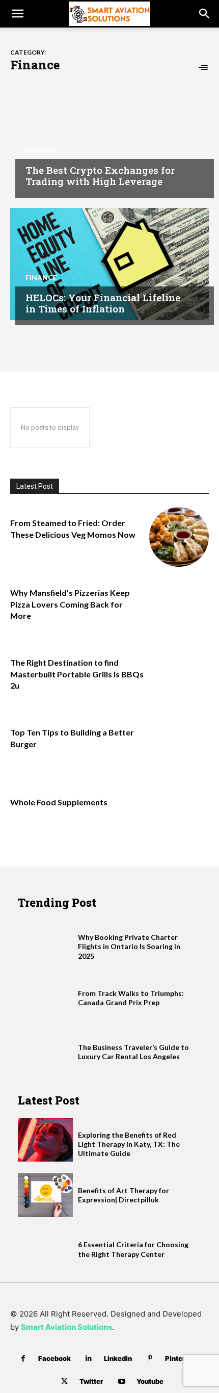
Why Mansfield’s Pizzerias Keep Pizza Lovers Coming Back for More (70, 604)
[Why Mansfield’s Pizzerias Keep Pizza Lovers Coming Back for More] (179, 607)
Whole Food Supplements (58, 802)
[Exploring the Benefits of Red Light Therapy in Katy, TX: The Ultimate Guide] (45, 1140)
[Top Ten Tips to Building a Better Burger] (179, 746)
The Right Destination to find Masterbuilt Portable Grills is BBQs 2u (77, 674)
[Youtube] (121, 1381)
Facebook (54, 1358)
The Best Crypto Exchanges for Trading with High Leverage (100, 176)
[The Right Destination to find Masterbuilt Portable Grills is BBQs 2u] (179, 676)
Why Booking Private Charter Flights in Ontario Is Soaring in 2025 (129, 946)
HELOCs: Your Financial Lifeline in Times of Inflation (102, 303)
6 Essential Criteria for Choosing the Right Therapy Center (133, 1249)
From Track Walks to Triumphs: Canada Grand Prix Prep (131, 998)
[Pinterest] (150, 1359)
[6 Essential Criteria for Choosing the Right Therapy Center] (45, 1249)
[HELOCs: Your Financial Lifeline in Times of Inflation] (109, 264)
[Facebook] (23, 1359)
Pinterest (180, 1358)
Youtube (149, 1381)
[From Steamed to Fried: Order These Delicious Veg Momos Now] (179, 537)
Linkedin (118, 1358)
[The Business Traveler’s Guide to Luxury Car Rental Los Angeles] (45, 1052)
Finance (41, 150)
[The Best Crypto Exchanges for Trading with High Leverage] (109, 137)
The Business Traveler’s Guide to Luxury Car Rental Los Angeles (133, 1052)
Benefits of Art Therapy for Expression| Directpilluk (123, 1195)
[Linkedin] (89, 1359)
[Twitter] (64, 1381)
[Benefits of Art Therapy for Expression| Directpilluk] (45, 1195)
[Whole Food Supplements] (179, 816)
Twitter (91, 1381)
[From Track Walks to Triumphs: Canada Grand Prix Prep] (45, 998)
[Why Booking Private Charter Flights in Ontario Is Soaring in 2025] (45, 942)
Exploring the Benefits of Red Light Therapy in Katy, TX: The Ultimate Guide (129, 1144)
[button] (17, 14)
